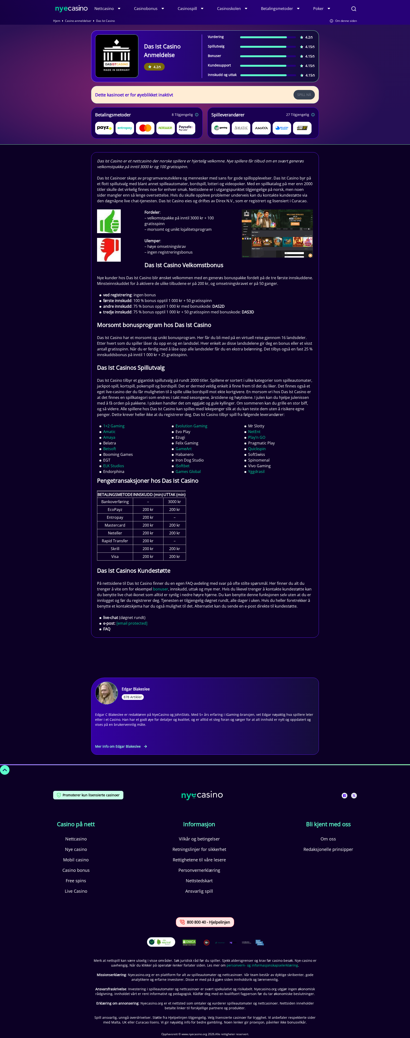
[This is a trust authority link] (220, 942)
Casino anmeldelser (78, 21)
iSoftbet (183, 465)
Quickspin (257, 448)
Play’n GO (256, 437)
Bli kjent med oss (328, 824)
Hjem (56, 21)
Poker (318, 8)
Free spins (76, 880)
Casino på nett (76, 824)
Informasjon (199, 824)
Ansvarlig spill (199, 891)
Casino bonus (76, 870)
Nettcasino (104, 8)
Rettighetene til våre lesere (199, 860)
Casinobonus (146, 8)
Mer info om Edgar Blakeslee (118, 746)
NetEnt (254, 431)
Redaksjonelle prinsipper (328, 849)
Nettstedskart (199, 880)
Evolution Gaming (191, 426)
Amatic (109, 431)
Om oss (328, 839)
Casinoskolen (229, 8)
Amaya (109, 437)
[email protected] (131, 623)
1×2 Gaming (114, 426)
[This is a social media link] (344, 795)
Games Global (188, 471)
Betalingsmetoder (277, 8)
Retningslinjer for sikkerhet (199, 849)
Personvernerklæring (199, 870)
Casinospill (187, 8)
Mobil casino (76, 860)
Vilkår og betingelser (199, 839)
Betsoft (109, 448)
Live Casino (76, 891)
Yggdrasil (256, 471)
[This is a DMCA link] (189, 942)
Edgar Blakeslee (136, 689)
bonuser (160, 589)
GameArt (184, 448)
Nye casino (76, 849)
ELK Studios (113, 465)
